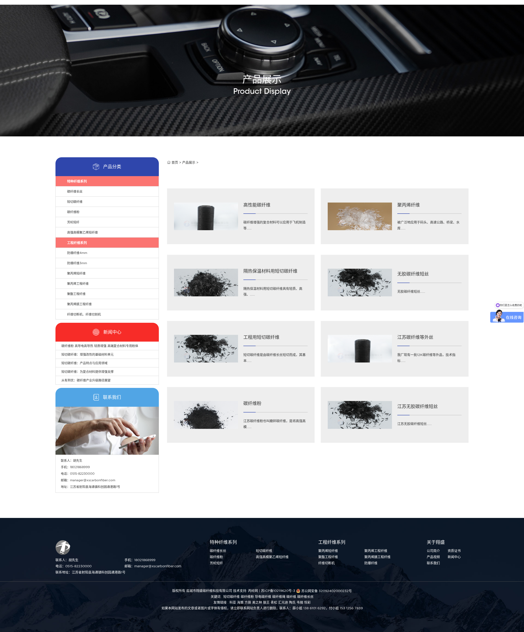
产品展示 (188, 162)
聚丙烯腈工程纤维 (79, 304)
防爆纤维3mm (77, 263)
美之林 (257, 602)
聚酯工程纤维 (76, 294)
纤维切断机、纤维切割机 (84, 314)
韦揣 (300, 602)
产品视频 (433, 557)
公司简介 (433, 551)
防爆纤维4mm (77, 253)
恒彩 (307, 602)
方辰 (248, 602)
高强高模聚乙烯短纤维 (82, 232)
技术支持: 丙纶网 (245, 590)
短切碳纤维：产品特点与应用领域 (84, 363)
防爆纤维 (370, 563)
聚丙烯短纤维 (76, 273)
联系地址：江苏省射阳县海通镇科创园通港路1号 (90, 572)
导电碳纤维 (263, 596)
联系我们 (433, 563)
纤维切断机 (326, 563)
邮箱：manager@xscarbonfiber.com (152, 566)
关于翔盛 (436, 542)
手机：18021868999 (139, 560)
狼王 (266, 602)
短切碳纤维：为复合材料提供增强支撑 (87, 371)
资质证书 (454, 551)
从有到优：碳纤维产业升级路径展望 (86, 380)
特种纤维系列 (77, 181)
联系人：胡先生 (66, 560)
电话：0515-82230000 (73, 566)
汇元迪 (283, 602)
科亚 (232, 602)
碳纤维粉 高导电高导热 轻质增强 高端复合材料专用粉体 (99, 346)
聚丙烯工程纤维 (78, 283)
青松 (274, 602)
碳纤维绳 (278, 596)
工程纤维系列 (77, 243)
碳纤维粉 (73, 212)
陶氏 (292, 602)
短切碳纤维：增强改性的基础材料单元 (87, 354)
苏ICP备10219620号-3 (278, 590)
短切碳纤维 (74, 201)
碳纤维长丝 (74, 191)
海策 (240, 602)
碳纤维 (291, 596)
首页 (175, 162)
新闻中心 (454, 557)
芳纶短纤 (73, 222)
